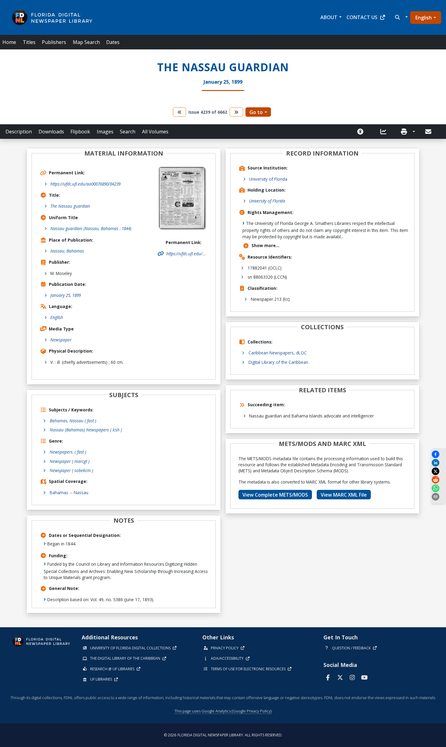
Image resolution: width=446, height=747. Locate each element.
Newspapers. (68, 452)
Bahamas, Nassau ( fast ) (73, 421)
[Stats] (385, 132)
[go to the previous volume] (179, 112)
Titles (29, 42)
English (423, 17)
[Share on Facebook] (438, 454)
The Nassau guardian (70, 206)
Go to (256, 112)
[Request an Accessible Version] (362, 132)
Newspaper (60, 340)
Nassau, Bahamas (67, 251)
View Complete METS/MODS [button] (275, 494)
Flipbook (80, 131)
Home (9, 42)
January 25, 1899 (65, 295)
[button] (400, 17)
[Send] (428, 131)
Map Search (86, 42)
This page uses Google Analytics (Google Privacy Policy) (223, 711)
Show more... (265, 245)
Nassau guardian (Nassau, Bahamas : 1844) (90, 228)
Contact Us (361, 17)
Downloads (51, 131)
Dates (113, 42)
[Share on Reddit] (438, 480)
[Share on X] (438, 471)
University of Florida (268, 179)
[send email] (438, 497)
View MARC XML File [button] (344, 494)
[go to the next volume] (236, 112)
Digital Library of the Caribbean (278, 362)
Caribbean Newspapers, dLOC (277, 353)
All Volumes (155, 131)
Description (18, 131)
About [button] (328, 17)
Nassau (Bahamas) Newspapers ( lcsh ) (86, 430)
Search (127, 131)
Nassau (81, 492)
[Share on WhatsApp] (438, 488)
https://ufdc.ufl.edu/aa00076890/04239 (85, 184)
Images (105, 131)
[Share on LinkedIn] (438, 463)
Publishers (54, 42)
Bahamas (59, 492)
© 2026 (223, 735)
